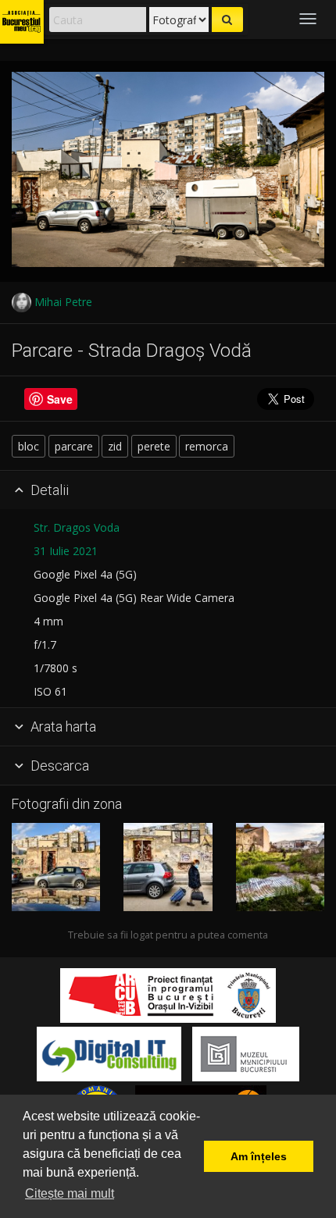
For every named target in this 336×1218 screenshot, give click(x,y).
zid (115, 446)
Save (60, 399)
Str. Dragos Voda (77, 527)
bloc (28, 446)
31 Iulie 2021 (66, 550)
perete (154, 446)
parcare (74, 446)
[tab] (168, 490)
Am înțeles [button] (259, 1156)
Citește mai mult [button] (69, 1193)
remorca (206, 446)
